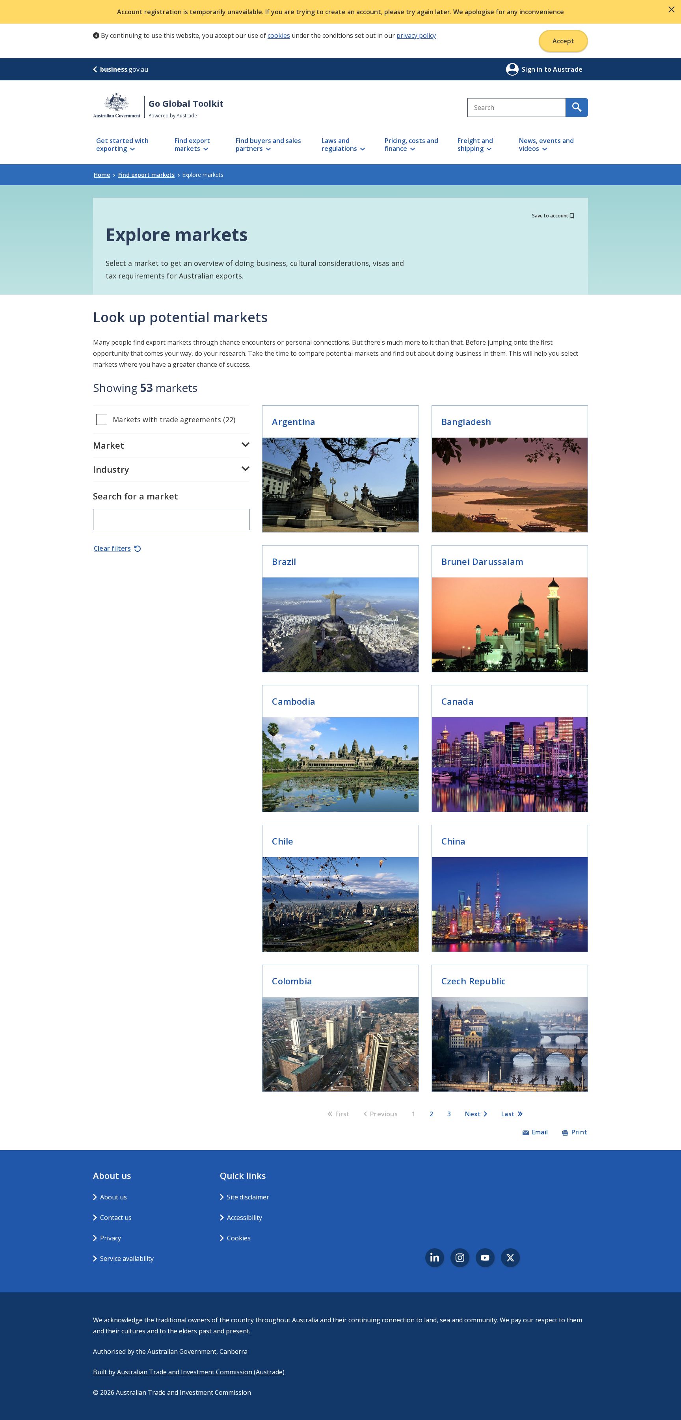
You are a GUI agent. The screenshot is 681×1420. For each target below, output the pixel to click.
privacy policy (416, 35)
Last (508, 1114)
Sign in (533, 69)
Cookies (239, 1238)
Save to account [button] (550, 215)
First (342, 1114)
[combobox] (516, 107)
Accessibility (244, 1217)
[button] (671, 9)
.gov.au (124, 69)
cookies (279, 35)
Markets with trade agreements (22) (174, 419)
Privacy (110, 1238)
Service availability (127, 1258)
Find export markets (146, 174)
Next (473, 1114)
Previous (384, 1114)
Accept (563, 41)
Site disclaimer (248, 1197)
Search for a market (135, 496)
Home (102, 174)
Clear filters (112, 548)
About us (113, 1197)
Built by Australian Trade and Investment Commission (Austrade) (189, 1372)
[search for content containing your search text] (577, 107)
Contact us (116, 1217)
